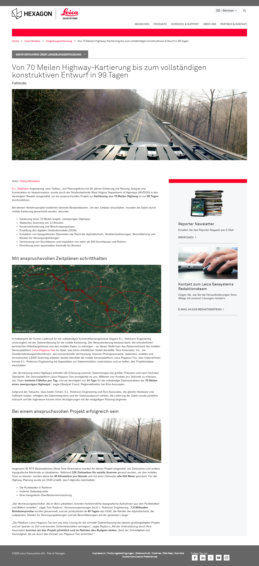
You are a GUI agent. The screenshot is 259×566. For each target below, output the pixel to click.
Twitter (210, 558)
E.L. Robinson (20, 188)
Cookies (156, 553)
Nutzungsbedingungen (120, 553)
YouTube (218, 558)
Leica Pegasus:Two (43, 350)
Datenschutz (143, 553)
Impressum (99, 553)
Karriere (179, 553)
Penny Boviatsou (30, 181)
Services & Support (185, 24)
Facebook (195, 558)
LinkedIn (203, 558)
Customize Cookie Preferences (139, 557)
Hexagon (60, 553)
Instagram (226, 558)
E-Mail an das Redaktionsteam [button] (199, 309)
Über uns (209, 24)
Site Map (168, 553)
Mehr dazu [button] (186, 237)
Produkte (160, 24)
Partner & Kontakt (233, 24)
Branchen (142, 24)
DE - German (225, 10)
